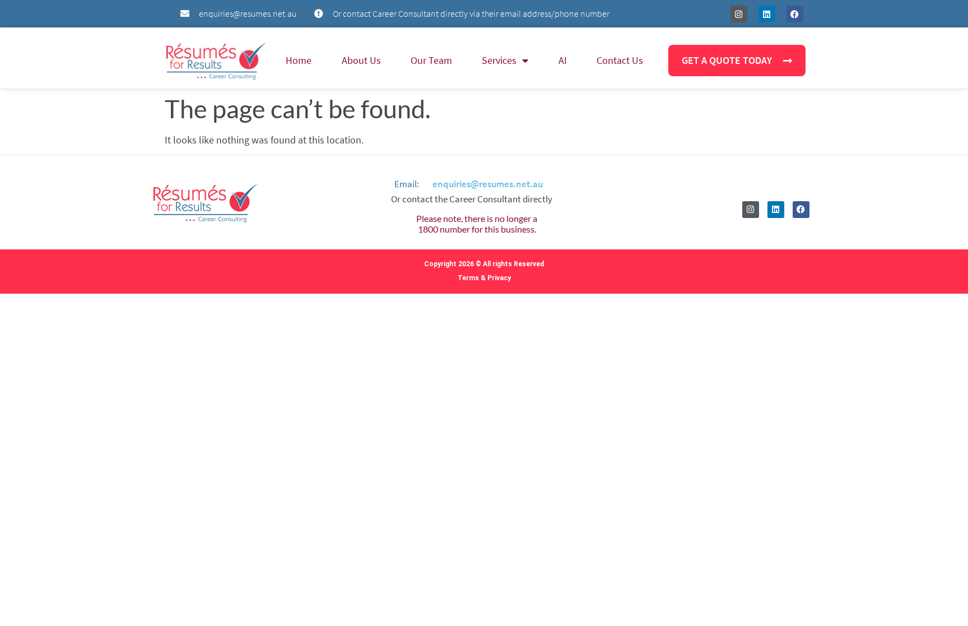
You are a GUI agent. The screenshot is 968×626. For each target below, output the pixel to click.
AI (563, 60)
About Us (361, 60)
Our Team (431, 60)
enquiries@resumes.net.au (487, 184)
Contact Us (620, 60)
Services (499, 60)
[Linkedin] (766, 14)
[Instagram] (738, 14)
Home (298, 60)
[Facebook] (795, 14)
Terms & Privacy (484, 278)
